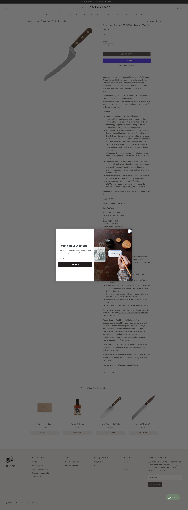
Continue (75, 264)
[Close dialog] (129, 231)
